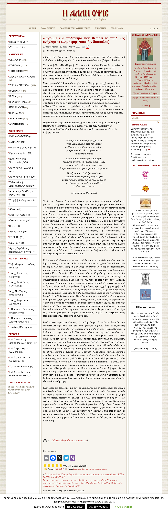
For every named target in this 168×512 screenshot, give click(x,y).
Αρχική (32, 28)
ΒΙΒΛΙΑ (13, 96)
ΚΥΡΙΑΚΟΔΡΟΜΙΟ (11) (21, 136)
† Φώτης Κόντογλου (20, 327)
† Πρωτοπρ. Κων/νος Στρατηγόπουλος (20, 319)
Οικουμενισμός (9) (19, 220)
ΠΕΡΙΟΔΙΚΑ (15, 112)
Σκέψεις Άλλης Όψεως (22, 76)
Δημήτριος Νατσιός (80, 469)
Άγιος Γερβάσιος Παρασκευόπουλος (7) (22, 250)
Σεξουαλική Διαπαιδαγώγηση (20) (22, 183)
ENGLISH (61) (16, 237)
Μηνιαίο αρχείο (18, 41)
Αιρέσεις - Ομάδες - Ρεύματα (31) (21, 193)
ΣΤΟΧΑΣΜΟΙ (16, 71)
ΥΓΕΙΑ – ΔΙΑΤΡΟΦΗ (20, 85)
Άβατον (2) (15, 209)
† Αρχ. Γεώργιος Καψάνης (18, 274)
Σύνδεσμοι (100, 28)
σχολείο (98, 469)
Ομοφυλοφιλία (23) (20, 153)
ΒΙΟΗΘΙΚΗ (15, 90)
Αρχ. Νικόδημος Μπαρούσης (18, 292)
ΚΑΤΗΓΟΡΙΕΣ (16, 54)
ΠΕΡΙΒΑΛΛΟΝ (16, 107)
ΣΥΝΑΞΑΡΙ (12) (17, 141)
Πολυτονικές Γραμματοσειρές (75, 28)
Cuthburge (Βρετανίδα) (145, 89)
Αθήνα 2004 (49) (18, 231)
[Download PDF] (88, 47)
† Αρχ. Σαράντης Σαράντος (19, 301)
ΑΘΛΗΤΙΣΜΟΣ (16, 124)
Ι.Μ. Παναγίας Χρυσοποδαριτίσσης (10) (23, 341)
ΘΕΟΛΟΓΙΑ (15, 59)
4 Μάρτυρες (149, 77)
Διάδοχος (137, 83)
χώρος (104, 469)
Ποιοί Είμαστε (48, 28)
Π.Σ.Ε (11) (14, 226)
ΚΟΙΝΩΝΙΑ (15, 65)
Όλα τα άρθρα (18, 47)
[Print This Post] (83, 47)
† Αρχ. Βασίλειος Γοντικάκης (19, 283)
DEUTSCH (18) (17, 242)
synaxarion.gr (145, 105)
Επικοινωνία (117, 28)
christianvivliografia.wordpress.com (69, 440)
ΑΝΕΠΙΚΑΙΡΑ (16, 118)
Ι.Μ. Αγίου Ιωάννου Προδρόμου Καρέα (20, 373)
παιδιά (91, 469)
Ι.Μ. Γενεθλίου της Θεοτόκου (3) (20, 359)
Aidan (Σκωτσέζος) (149, 86)
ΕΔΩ (150, 149)
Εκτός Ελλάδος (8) (20, 214)
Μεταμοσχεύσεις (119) (22, 147)
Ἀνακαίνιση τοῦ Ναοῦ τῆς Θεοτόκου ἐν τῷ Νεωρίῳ (145, 74)
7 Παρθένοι (147, 83)
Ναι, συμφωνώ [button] (75, 506)
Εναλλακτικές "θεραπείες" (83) (19, 160)
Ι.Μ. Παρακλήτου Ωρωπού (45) (18, 350)
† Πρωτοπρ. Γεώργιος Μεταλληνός (21, 310)
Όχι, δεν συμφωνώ (98, 506)
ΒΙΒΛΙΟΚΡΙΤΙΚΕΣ (18, 101)
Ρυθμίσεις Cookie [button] (123, 506)
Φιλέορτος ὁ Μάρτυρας (144, 80)
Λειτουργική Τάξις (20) (22, 176)
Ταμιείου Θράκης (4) (21, 366)
